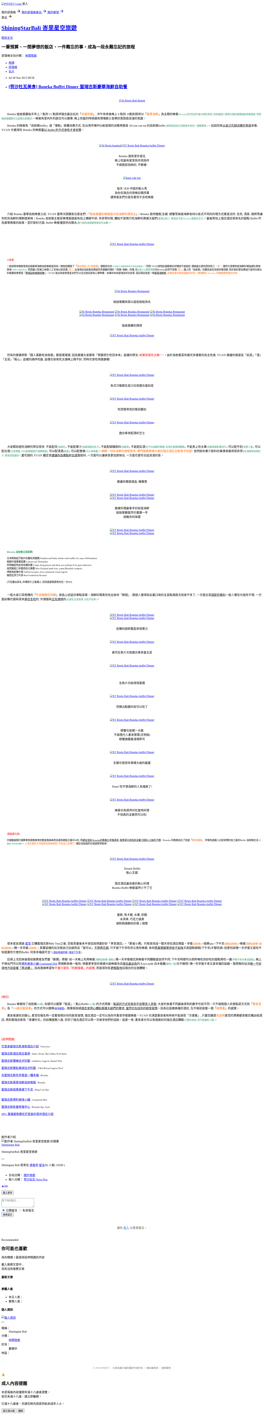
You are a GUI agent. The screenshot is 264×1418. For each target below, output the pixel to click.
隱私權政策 (152, 1368)
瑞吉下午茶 (75, 952)
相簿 (11, 62)
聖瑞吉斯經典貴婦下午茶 (17, 1089)
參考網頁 (59, 1008)
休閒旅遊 (31, 55)
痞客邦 (34, 1165)
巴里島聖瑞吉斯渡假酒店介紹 (20, 1046)
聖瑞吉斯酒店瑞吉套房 (15, 1053)
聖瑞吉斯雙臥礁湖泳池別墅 (18, 1068)
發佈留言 (7, 1214)
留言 (42, 1165)
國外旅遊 (29, 1175)
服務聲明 (166, 1368)
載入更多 (7, 1192)
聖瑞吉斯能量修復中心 (15, 1106)
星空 (28, 943)
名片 (11, 71)
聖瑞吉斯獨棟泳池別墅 (15, 1060)
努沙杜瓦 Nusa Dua (35, 1179)
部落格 (13, 67)
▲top (4, 1185)
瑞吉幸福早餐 (60, 952)
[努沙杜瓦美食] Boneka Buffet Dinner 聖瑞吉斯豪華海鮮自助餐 (68, 86)
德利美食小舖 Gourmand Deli (39, 963)
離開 (20, 1411)
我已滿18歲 (9, 1411)
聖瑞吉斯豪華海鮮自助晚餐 (18, 1082)
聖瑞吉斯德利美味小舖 (15, 1099)
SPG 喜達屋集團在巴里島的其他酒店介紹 (27, 1114)
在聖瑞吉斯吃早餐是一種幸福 (20, 1075)
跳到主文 (7, 37)
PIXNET (105, 1368)
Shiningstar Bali (10, 1144)
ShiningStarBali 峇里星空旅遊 (39, 28)
